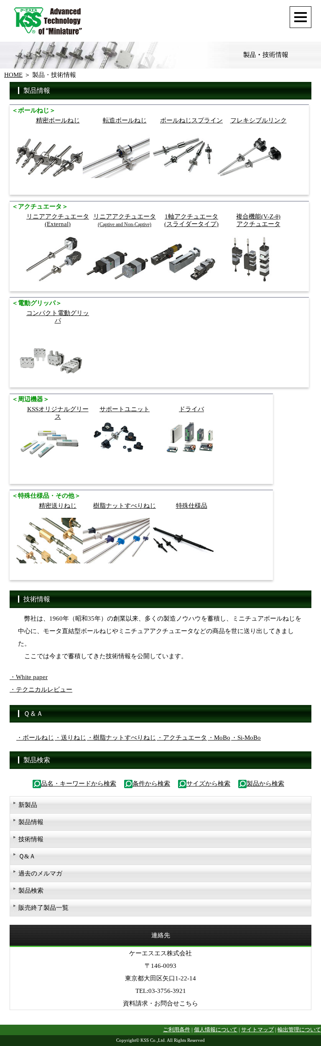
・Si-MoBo (246, 737)
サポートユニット (124, 409)
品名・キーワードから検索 (78, 783)
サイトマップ (257, 1030)
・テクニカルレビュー (41, 689)
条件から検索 (151, 783)
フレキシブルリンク (258, 120)
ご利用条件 (176, 1030)
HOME (13, 74)
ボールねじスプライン (191, 120)
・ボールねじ (35, 737)
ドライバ (191, 409)
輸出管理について (299, 1030)
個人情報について (215, 1030)
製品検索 (30, 890)
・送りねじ (70, 737)
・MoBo (219, 737)
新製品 (27, 805)
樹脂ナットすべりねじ (124, 505)
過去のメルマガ (40, 873)
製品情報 (30, 822)
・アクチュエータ (182, 737)
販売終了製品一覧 (43, 907)
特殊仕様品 (191, 505)
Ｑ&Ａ (27, 856)
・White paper (29, 677)
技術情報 (30, 839)
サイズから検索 (208, 783)
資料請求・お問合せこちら (160, 1003)
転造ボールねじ (125, 120)
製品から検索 (265, 783)
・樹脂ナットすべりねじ (121, 737)
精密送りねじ (57, 505)
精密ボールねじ (58, 120)
